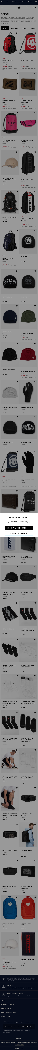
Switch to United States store (19, 528)
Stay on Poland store (19, 533)
